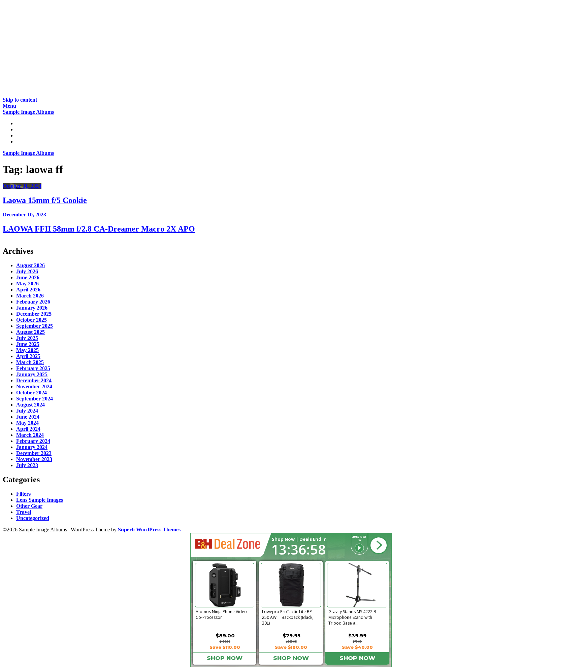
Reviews (25, 129)
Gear (22, 135)
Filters (23, 494)
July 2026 (27, 271)
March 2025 (30, 362)
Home (23, 123)
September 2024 (34, 398)
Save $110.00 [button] (224, 647)
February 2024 (33, 441)
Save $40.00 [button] (357, 647)
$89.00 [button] (225, 635)
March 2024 (30, 435)
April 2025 (28, 356)
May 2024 (27, 423)
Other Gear (29, 506)
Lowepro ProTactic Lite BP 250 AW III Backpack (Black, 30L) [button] (287, 616)
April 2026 (28, 289)
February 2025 (33, 368)
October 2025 (31, 320)
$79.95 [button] (291, 635)
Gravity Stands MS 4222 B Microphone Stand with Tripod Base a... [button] (352, 616)
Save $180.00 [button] (291, 647)
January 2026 (31, 308)
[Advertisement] (205, 50)
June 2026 (27, 277)
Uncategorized (32, 518)
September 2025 (34, 326)
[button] (378, 545)
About (23, 141)
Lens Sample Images (39, 500)
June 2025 (27, 344)
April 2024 (28, 429)
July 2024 (27, 411)
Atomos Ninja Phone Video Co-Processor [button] (221, 614)
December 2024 (34, 380)
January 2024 (31, 447)
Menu (9, 106)
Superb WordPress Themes (149, 529)
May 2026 (27, 283)
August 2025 (30, 332)
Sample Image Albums (28, 112)
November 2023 (34, 459)
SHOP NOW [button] (225, 658)
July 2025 (27, 338)
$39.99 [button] (357, 635)
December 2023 (34, 453)
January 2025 (31, 374)
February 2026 (33, 302)
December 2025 (34, 314)
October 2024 (31, 392)
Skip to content (20, 100)
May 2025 (27, 350)
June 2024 (27, 417)
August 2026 (30, 265)
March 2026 (30, 295)
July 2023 (27, 465)
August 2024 (30, 405)
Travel (23, 512)
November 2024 (34, 386)
